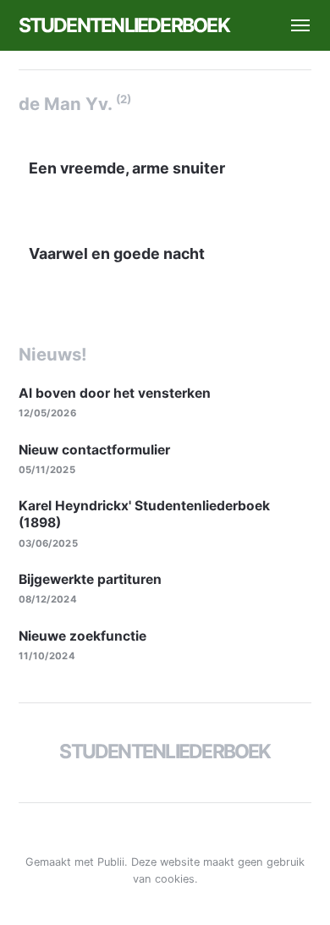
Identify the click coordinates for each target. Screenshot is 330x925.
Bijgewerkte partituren (90, 579)
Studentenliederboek (124, 25)
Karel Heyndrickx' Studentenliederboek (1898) (144, 514)
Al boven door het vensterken (115, 393)
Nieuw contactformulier (94, 450)
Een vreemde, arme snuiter (127, 168)
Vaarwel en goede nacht (117, 253)
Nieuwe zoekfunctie (82, 636)
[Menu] (292, 25)
